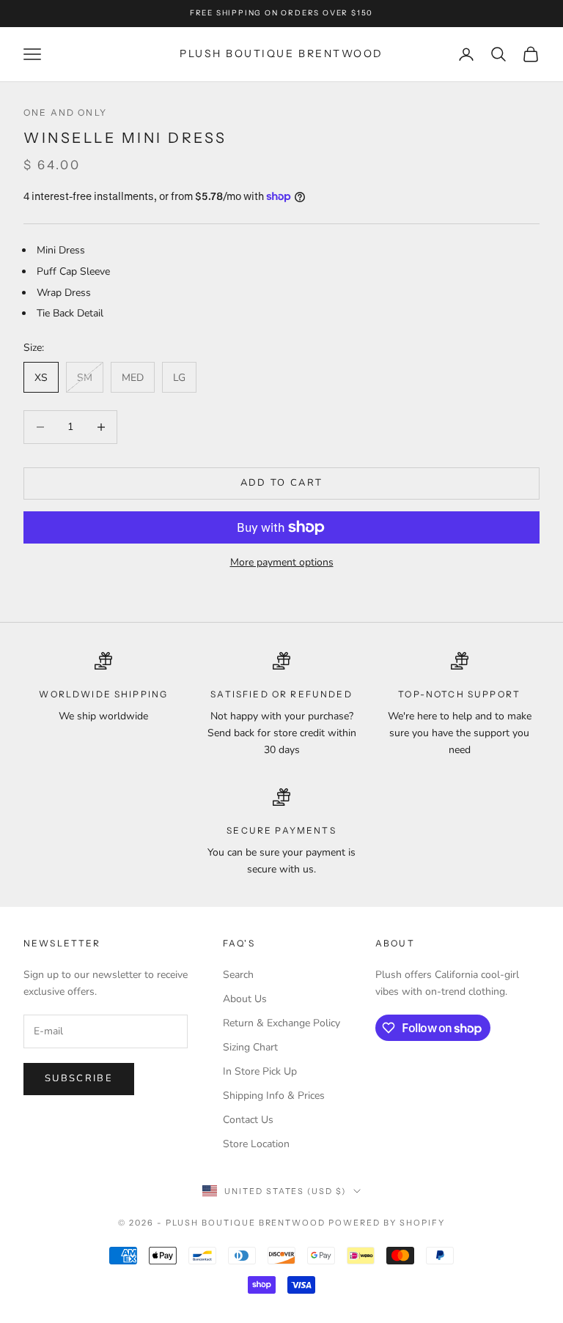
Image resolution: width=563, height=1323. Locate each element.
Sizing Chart (250, 1047)
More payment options (282, 562)
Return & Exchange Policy (281, 1023)
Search (238, 975)
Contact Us (248, 1120)
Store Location (256, 1144)
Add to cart (281, 482)
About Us (245, 999)
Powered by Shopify (386, 1223)
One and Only (65, 112)
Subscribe (79, 1078)
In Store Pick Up (260, 1071)
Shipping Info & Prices (274, 1095)
